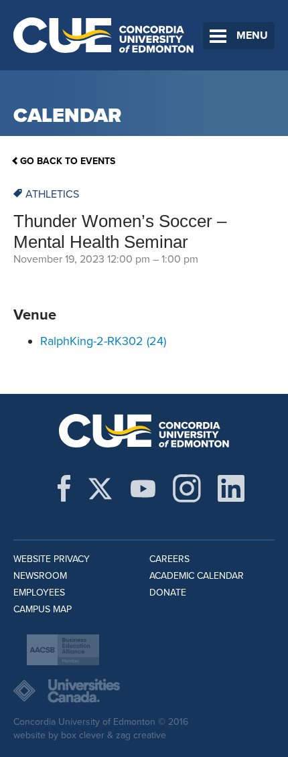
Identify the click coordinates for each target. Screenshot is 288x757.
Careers (169, 559)
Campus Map (42, 609)
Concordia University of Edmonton (103, 35)
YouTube (143, 488)
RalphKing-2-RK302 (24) (103, 341)
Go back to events (67, 161)
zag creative (141, 735)
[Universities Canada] (144, 691)
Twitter (100, 488)
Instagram (187, 488)
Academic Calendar (196, 575)
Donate (167, 592)
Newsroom (40, 575)
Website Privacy (51, 559)
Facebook (64, 488)
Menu (252, 35)
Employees (39, 592)
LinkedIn (231, 488)
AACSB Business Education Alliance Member (63, 649)
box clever (82, 735)
